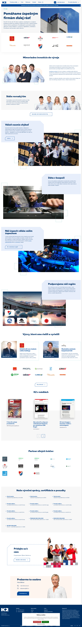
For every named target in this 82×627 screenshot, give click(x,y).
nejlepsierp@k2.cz (24, 588)
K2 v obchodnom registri (12, 246)
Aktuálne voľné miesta (21, 559)
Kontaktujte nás (23, 593)
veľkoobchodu (8, 242)
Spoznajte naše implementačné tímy (40, 114)
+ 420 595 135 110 (24, 585)
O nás (22, 2)
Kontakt (34, 2)
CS (74, 625)
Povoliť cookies (45, 621)
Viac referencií (40, 384)
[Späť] (38, 436)
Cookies (21, 625)
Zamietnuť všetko (37, 621)
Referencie (28, 2)
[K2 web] (4, 2)
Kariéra (39, 2)
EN (77, 625)
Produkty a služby (13, 2)
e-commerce (17, 242)
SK (79, 625)
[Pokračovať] (43, 436)
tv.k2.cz (9, 138)
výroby (29, 240)
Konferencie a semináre (48, 611)
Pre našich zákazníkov (72, 2)
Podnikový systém (53, 71)
